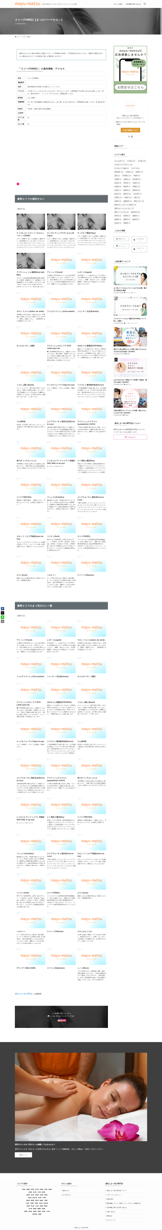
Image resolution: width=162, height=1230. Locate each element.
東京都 (136, 190)
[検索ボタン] (144, 4)
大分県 (48, 1211)
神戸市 (118, 216)
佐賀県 (43, 1211)
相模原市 (127, 201)
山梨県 (41, 1195)
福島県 (118, 219)
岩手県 (37, 1189)
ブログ (135, 168)
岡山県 (32, 1206)
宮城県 (41, 1189)
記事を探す (110, 1199)
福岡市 (136, 216)
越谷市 (136, 219)
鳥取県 (45, 1206)
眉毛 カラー (139, 201)
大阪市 (136, 183)
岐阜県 (127, 186)
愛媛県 (39, 1208)
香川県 (30, 1208)
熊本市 (21, 209)
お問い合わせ (111, 1212)
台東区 (127, 179)
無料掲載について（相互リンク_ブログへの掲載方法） (124, 1203)
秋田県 (32, 1189)
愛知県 (28, 1200)
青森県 (28, 1189)
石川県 (39, 1192)
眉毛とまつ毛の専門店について (117, 1190)
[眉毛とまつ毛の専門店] (27, 4)
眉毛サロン (66, 1190)
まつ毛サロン (66, 1195)
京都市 (139, 172)
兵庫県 (32, 1203)
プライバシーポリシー (114, 1195)
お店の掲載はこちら (130, 130)
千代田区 (126, 175)
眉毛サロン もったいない (124, 208)
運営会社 (109, 1216)
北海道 (23, 1189)
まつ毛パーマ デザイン (123, 164)
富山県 (34, 1192)
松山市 (118, 194)
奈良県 (40, 1203)
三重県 (45, 1200)
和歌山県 (46, 1203)
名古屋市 (137, 179)
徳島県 (34, 1208)
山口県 (37, 1206)
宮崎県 (34, 1211)
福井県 (127, 216)
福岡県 (26, 1211)
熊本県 (30, 1211)
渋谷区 (128, 197)
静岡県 (32, 1200)
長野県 (127, 223)
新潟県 (30, 1192)
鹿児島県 (35, 1214)
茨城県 (28, 1195)
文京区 (118, 190)
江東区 (118, 197)
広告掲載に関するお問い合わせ (117, 1207)
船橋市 (127, 219)
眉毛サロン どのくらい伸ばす (125, 205)
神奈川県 (135, 212)
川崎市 (136, 186)
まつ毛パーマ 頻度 (122, 168)
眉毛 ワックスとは (122, 212)
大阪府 (118, 186)
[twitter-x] (129, 136)
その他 (131, 161)
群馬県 (37, 1195)
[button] (2, 608)
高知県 (43, 1208)
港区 (137, 197)
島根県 (41, 1206)
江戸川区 (137, 194)
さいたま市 (120, 161)
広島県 (28, 1206)
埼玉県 (127, 183)
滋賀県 (41, 1200)
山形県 (45, 1189)
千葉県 (118, 179)
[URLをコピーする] (2, 621)
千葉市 (136, 175)
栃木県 (32, 1195)
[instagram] (132, 136)
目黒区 (118, 201)
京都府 (36, 1203)
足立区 (118, 223)
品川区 (118, 183)
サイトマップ (111, 1220)
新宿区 (127, 190)
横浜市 (127, 194)
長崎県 (39, 1211)
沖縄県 (39, 1214)
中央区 (129, 172)
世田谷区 (119, 172)
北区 (117, 175)
